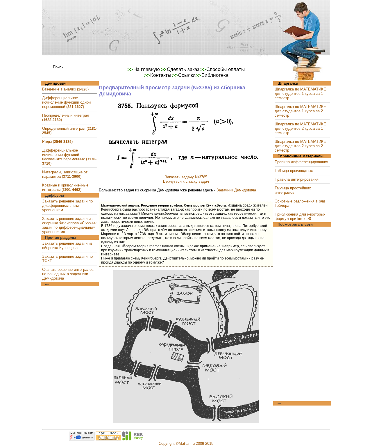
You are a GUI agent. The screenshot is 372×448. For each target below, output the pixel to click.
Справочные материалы (300, 156)
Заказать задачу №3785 (186, 177)
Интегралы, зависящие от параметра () (64, 174)
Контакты (160, 75)
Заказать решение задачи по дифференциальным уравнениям (67, 205)
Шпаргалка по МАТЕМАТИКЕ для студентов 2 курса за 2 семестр (300, 145)
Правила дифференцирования (301, 162)
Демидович (56, 83)
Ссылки (187, 75)
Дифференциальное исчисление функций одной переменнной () (66, 102)
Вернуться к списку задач (186, 181)
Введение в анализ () (65, 89)
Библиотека (214, 75)
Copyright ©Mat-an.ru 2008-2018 (186, 443)
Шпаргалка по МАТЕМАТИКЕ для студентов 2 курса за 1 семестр (300, 128)
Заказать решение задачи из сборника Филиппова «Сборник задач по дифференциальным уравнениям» (69, 225)
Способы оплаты (225, 69)
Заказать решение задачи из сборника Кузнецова (67, 245)
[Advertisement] (302, 314)
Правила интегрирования (297, 179)
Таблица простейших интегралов (293, 190)
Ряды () (57, 141)
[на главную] (186, 62)
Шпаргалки (288, 83)
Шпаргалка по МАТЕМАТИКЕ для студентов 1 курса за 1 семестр (300, 93)
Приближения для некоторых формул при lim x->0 (300, 216)
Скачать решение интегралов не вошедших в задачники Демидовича (68, 273)
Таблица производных (294, 170)
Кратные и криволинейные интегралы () (65, 187)
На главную (146, 69)
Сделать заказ (183, 69)
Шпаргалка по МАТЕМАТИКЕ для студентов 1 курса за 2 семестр (300, 111)
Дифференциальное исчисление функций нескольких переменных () (69, 157)
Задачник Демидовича (236, 190)
